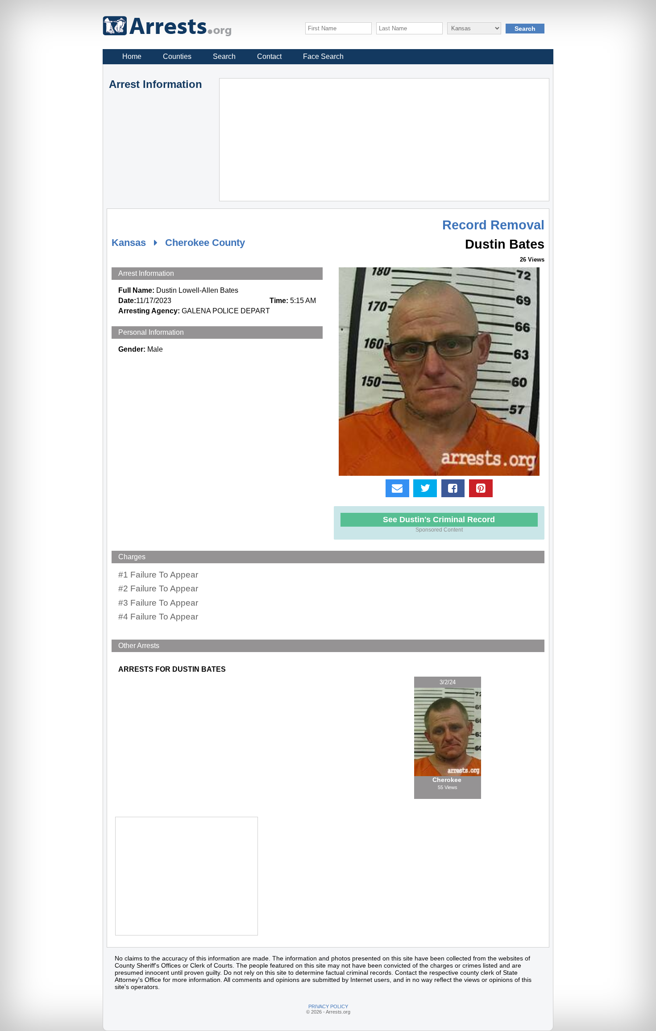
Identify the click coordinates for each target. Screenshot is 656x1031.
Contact (269, 56)
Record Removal (493, 225)
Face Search (323, 56)
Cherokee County (205, 242)
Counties (177, 56)
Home (131, 56)
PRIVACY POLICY (328, 1006)
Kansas (129, 242)
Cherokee (447, 779)
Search (224, 56)
